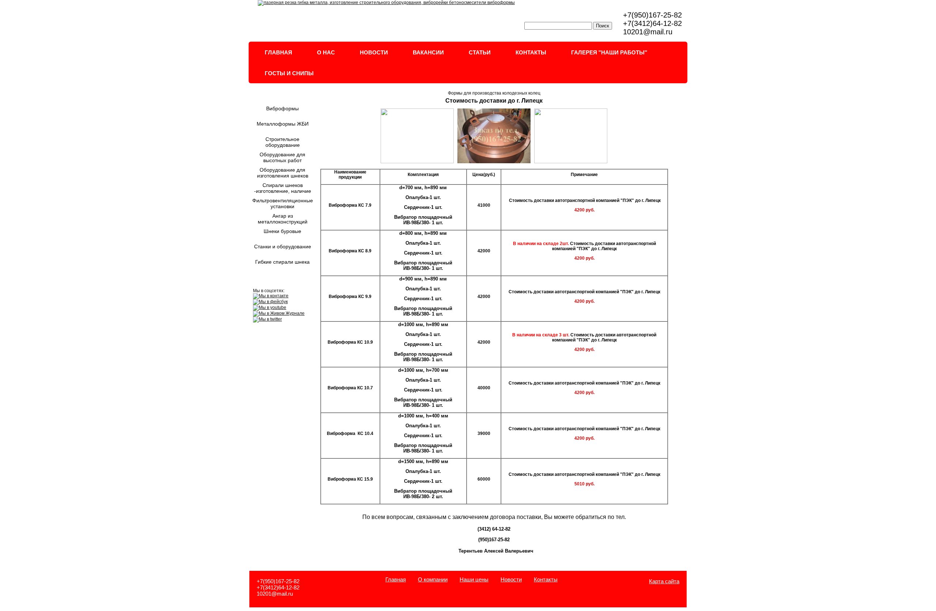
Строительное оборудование (282, 142)
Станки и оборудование (282, 246)
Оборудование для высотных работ (282, 157)
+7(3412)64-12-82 (652, 23)
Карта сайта (664, 581)
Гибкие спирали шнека (282, 262)
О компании (433, 579)
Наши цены (474, 579)
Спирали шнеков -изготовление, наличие (282, 188)
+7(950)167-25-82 (652, 15)
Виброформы (282, 108)
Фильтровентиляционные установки (282, 203)
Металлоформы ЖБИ (283, 124)
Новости (511, 579)
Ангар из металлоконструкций (282, 219)
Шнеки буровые (282, 231)
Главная (395, 579)
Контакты (546, 579)
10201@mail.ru (647, 32)
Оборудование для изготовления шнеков (282, 173)
